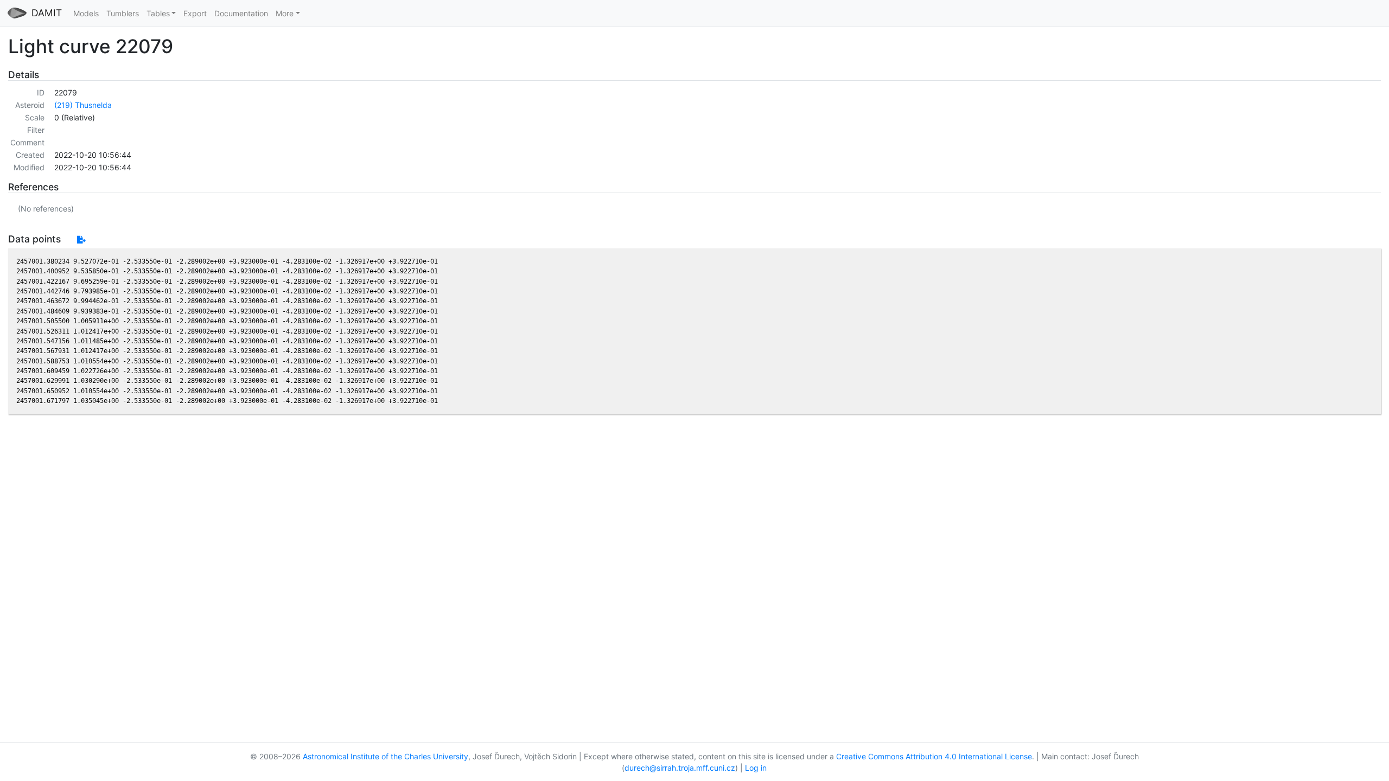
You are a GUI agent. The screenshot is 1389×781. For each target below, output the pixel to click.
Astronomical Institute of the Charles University (385, 756)
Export (195, 13)
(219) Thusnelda (83, 105)
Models (86, 13)
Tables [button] (158, 13)
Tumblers (122, 13)
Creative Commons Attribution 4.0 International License (934, 756)
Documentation (241, 13)
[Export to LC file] (81, 239)
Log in (756, 767)
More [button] (285, 13)
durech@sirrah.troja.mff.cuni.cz (680, 767)
